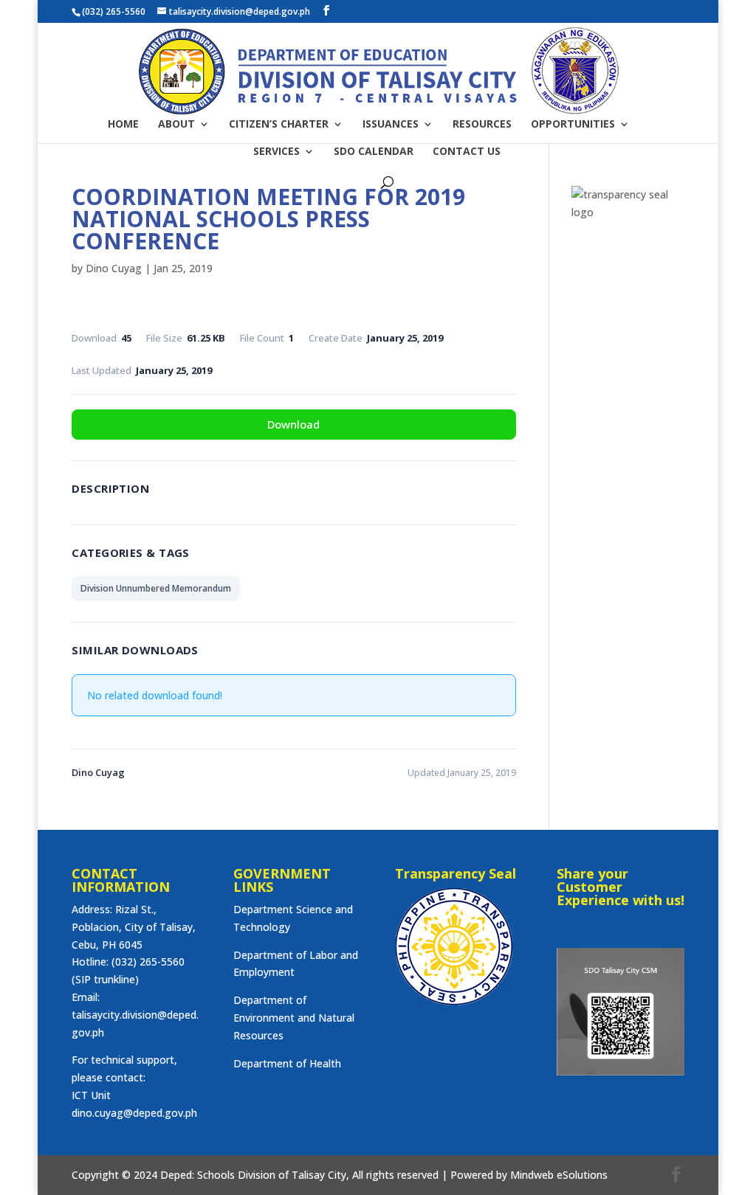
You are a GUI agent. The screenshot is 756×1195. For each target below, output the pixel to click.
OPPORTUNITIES (573, 125)
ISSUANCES (390, 125)
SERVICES (276, 152)
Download (293, 424)
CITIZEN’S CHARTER (279, 125)
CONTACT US (467, 152)
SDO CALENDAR (373, 152)
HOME (123, 125)
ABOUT (176, 125)
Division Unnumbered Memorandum (155, 588)
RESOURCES (482, 125)
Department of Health (287, 1063)
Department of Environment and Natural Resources (293, 1017)
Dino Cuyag (114, 268)
